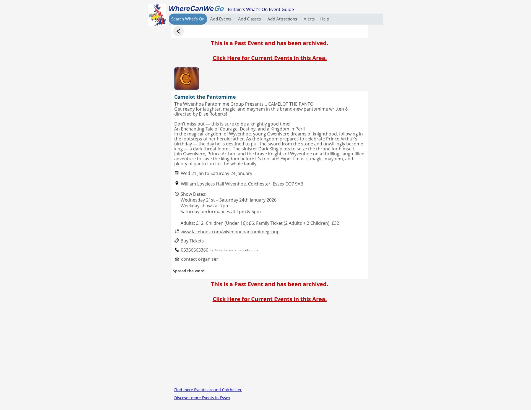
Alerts (309, 19)
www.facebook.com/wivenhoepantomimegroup (230, 232)
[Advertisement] (269, 347)
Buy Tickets (192, 241)
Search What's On (188, 19)
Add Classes (250, 19)
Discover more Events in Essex (202, 397)
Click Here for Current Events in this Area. (270, 58)
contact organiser (199, 259)
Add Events (221, 19)
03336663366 (194, 250)
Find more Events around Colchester (208, 389)
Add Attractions (282, 19)
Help (324, 19)
